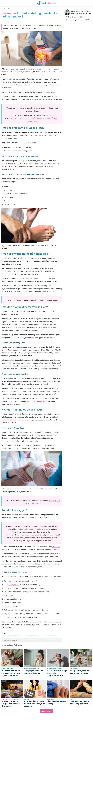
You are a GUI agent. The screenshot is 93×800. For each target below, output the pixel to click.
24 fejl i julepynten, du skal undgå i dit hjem (79, 672)
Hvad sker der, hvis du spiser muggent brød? (79, 702)
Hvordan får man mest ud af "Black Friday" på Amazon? (34, 703)
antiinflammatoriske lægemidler (20, 420)
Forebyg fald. (9, 595)
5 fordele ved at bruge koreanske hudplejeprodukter (57, 673)
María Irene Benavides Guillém (81, 13)
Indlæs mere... (46, 711)
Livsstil (26, 699)
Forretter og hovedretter (10, 699)
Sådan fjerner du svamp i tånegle (57, 702)
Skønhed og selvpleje (31, 669)
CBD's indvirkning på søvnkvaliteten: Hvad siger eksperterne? (10, 673)
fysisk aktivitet (13, 585)
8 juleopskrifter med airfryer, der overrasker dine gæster (11, 703)
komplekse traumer (40, 401)
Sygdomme (11, 9)
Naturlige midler (7, 669)
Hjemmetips (74, 669)
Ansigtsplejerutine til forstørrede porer (33, 672)
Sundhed (4, 9)
